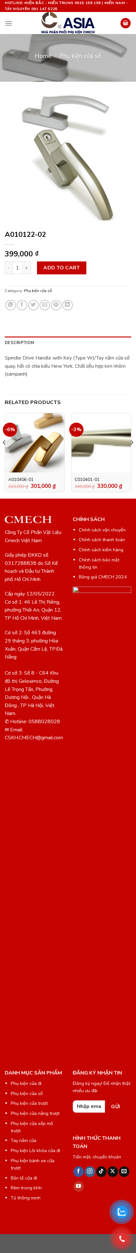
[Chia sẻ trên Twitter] (33, 305)
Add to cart (61, 267)
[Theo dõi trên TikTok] (101, 1171)
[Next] (131, 455)
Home (43, 56)
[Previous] (4, 455)
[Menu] (8, 23)
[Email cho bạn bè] (45, 305)
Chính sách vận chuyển (102, 530)
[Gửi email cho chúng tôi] (124, 1171)
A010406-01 (21, 480)
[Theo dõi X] (113, 1171)
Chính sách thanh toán (102, 539)
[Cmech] (68, 23)
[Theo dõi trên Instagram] (90, 1171)
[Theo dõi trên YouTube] (78, 1186)
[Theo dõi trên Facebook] (78, 1171)
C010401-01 (87, 480)
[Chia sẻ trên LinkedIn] (67, 305)
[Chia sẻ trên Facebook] (22, 305)
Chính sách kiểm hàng (101, 550)
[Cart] (126, 23)
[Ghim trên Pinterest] (56, 305)
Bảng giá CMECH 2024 (103, 577)
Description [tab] (19, 343)
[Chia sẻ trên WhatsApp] (10, 305)
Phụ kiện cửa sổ (80, 56)
